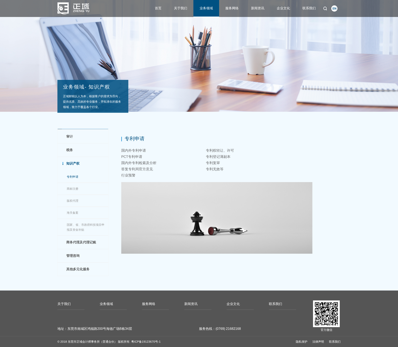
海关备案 (72, 212)
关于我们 (180, 8)
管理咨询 (73, 255)
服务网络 (232, 8)
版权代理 (72, 200)
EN (334, 8)
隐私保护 (301, 341)
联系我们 (309, 8)
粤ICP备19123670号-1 (146, 341)
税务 (69, 150)
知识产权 (73, 163)
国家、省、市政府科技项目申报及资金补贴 (85, 227)
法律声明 (318, 341)
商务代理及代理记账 (81, 242)
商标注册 (72, 188)
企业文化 (283, 8)
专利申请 (72, 176)
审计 (69, 136)
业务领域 (206, 8)
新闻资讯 (257, 8)
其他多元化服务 (78, 269)
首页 (158, 8)
